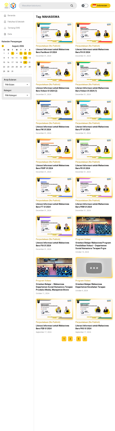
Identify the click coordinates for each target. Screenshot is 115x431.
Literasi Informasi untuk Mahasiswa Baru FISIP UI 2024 (52, 166)
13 (25, 58)
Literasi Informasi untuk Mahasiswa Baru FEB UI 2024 (52, 327)
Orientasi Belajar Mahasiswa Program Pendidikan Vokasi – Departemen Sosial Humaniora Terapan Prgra (93, 246)
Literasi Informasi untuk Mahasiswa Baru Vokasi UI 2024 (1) (92, 89)
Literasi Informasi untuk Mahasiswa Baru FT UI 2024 (52, 205)
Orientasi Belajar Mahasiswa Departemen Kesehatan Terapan (90, 285)
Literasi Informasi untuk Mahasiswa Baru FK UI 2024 (92, 166)
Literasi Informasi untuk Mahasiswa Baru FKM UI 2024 (92, 205)
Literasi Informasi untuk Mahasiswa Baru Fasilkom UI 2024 (52, 50)
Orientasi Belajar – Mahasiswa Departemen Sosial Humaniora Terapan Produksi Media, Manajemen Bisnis (54, 287)
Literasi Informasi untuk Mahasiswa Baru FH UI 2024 (92, 50)
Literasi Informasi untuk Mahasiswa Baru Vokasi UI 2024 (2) (52, 89)
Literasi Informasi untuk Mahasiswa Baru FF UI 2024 (92, 128)
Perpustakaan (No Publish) (48, 46)
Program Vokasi (83, 239)
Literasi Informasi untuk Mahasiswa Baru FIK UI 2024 (52, 128)
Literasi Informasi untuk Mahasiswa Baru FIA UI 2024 (52, 244)
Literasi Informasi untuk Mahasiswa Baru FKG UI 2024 (92, 327)
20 (25, 62)
